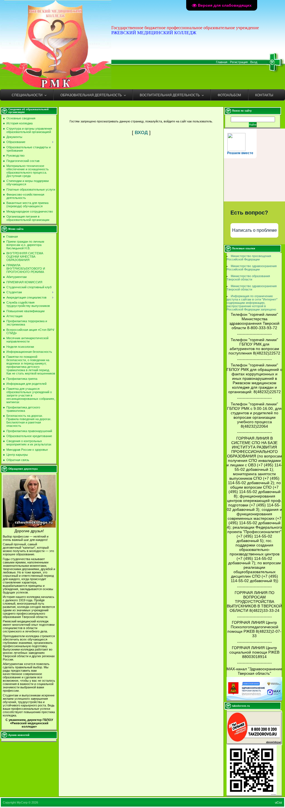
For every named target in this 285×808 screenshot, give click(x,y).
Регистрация (239, 62)
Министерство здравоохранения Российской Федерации (252, 267)
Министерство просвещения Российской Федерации (249, 257)
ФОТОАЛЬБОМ (229, 95)
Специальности (27, 95)
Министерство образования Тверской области (248, 277)
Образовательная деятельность (91, 95)
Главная (221, 62)
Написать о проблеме (254, 230)
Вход (253, 62)
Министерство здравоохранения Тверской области (252, 287)
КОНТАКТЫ (264, 95)
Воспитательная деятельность (170, 95)
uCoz (278, 802)
